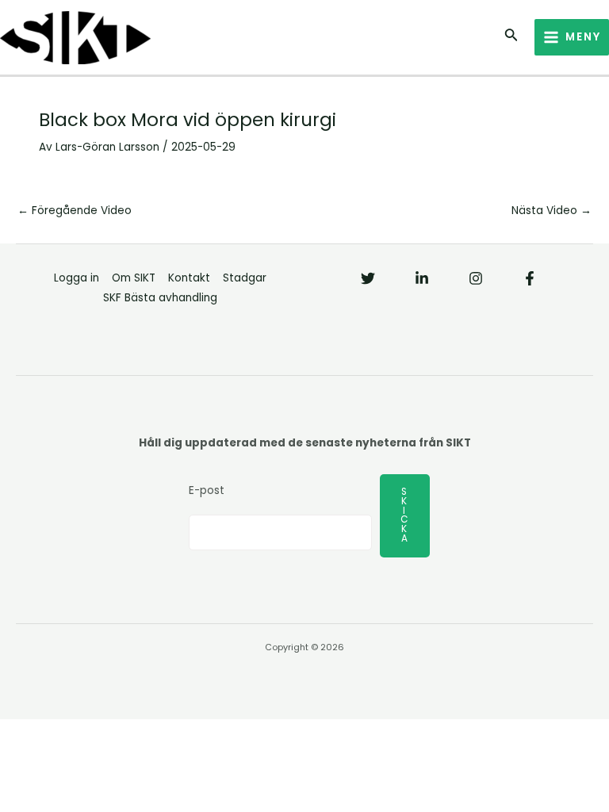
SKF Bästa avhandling (160, 297)
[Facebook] (530, 278)
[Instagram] (476, 278)
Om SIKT (133, 277)
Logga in (76, 277)
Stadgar (244, 277)
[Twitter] (368, 278)
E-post (206, 490)
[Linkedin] (422, 278)
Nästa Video (551, 210)
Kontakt (189, 277)
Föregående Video (74, 210)
